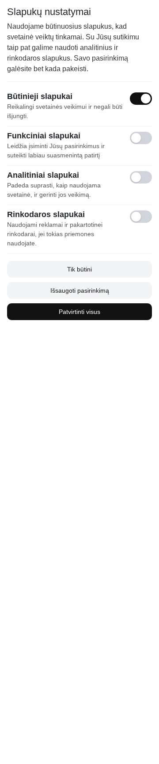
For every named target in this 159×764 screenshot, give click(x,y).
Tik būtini (79, 269)
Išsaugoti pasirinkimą (79, 290)
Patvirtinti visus (79, 311)
